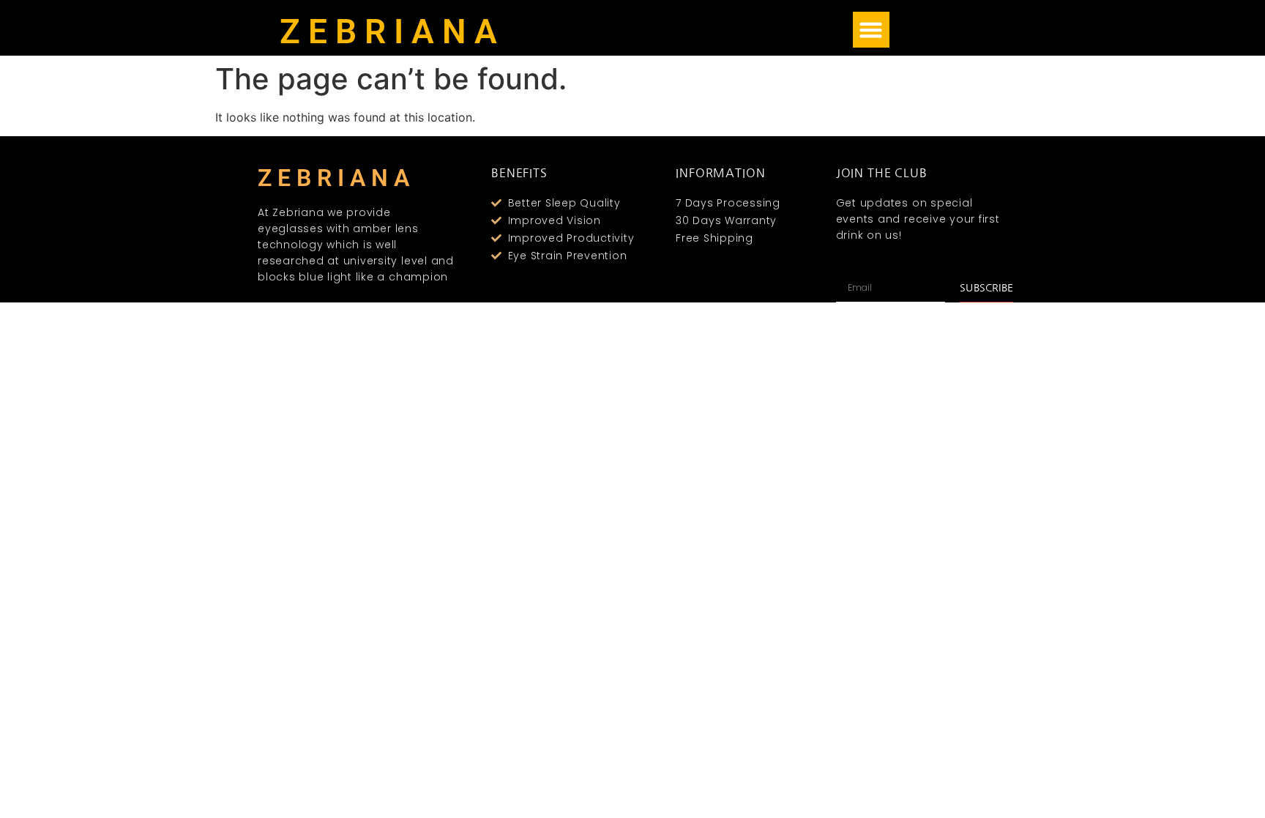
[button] (871, 30)
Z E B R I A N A (388, 31)
